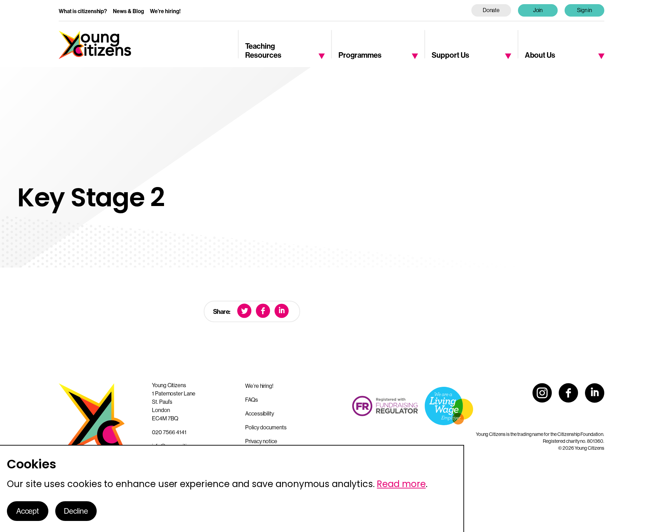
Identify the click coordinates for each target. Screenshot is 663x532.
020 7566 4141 (169, 432)
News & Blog (128, 11)
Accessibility (259, 413)
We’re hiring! (165, 11)
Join (538, 10)
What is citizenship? (83, 11)
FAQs (251, 399)
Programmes (360, 55)
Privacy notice (261, 441)
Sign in (584, 10)
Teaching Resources (263, 51)
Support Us (450, 55)
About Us (540, 55)
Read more (401, 484)
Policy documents (266, 427)
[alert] (232, 488)
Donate (491, 10)
